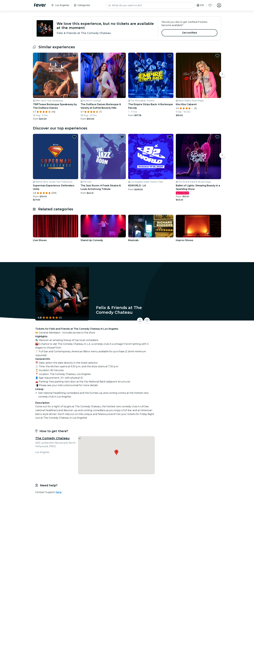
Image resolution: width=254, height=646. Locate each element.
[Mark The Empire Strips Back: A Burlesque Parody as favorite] (170, 56)
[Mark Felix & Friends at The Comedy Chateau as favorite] (147, 320)
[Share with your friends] (140, 320)
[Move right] (222, 74)
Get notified (189, 32)
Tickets (188, 319)
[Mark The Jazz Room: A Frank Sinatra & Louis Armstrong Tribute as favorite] (122, 137)
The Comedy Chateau (52, 438)
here (59, 492)
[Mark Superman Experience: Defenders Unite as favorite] (74, 137)
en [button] (202, 5)
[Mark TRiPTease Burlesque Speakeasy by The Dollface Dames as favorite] (74, 56)
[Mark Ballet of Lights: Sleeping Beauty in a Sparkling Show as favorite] (217, 137)
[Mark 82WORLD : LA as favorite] (170, 137)
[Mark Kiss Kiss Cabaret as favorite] (217, 56)
